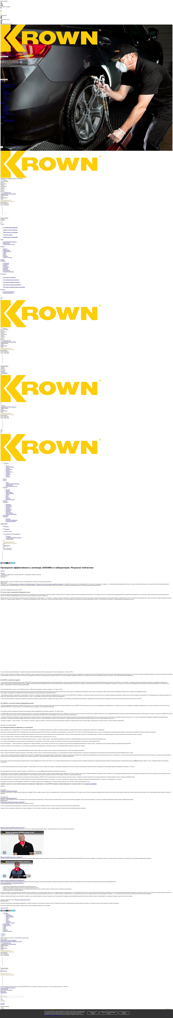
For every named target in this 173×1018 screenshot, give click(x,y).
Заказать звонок (4, 56)
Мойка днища (6, 85)
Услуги (2, 80)
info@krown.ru (4, 59)
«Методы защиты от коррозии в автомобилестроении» (22, 584)
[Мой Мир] (5, 563)
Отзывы (3, 102)
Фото (4, 96)
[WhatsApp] (11, 563)
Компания (3, 103)
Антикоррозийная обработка (9, 84)
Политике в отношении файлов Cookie (52, 1015)
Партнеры (5, 110)
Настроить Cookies (123, 1013)
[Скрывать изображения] (1, 18)
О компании (6, 105)
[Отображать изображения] (1, 16)
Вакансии (5, 111)
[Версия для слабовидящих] (3, 368)
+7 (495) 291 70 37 (7, 54)
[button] (13, 802)
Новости (3, 89)
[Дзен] (3, 143)
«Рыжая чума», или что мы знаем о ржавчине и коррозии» (49, 584)
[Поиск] (2, 147)
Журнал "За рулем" (7, 99)
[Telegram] (3, 139)
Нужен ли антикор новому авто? (9, 798)
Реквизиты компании (8, 121)
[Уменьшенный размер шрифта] (1, 2)
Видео (4, 97)
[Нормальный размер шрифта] (1, 3)
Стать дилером (6, 113)
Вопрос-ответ (6, 92)
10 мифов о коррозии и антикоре (9, 791)
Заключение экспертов (8, 114)
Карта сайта (3, 991)
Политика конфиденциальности (8, 987)
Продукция (3, 116)
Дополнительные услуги (9, 86)
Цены (2, 82)
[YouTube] (3, 140)
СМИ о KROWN (7, 93)
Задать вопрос (4, 79)
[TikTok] (3, 144)
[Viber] (9, 563)
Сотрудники (6, 109)
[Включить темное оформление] (2, 221)
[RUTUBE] (3, 138)
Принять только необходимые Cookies (109, 1013)
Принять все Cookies (93, 1013)
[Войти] (1, 148)
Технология (6, 106)
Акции (4, 95)
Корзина (3, 1003)
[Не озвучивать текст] (1, 22)
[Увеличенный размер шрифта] (2, 5)
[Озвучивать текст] (1, 21)
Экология (5, 98)
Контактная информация (9, 120)
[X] (7, 563)
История (5, 108)
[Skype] (13, 563)
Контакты (3, 117)
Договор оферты (4, 989)
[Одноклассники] (3, 141)
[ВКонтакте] (3, 137)
